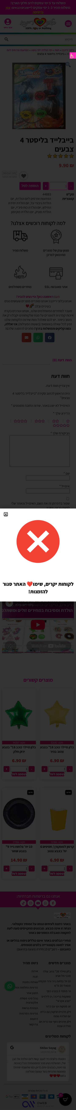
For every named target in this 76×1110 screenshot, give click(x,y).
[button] (5, 514)
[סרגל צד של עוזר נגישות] (73, 55)
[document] (38, 555)
